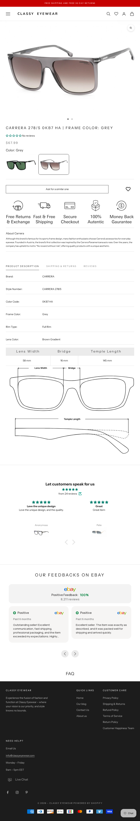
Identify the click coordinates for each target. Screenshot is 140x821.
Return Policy (110, 722)
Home (79, 698)
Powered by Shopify (87, 803)
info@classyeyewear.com (20, 755)
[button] (14, 135)
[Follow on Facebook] (7, 792)
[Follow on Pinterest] (26, 792)
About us (81, 716)
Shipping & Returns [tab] (61, 266)
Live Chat (21, 779)
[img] (70, 489)
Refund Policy (110, 710)
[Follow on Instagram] (17, 792)
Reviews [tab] (90, 266)
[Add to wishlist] (128, 189)
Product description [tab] (22, 266)
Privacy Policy (110, 698)
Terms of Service (112, 716)
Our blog (81, 704)
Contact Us (82, 710)
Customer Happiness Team (118, 728)
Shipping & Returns (114, 704)
